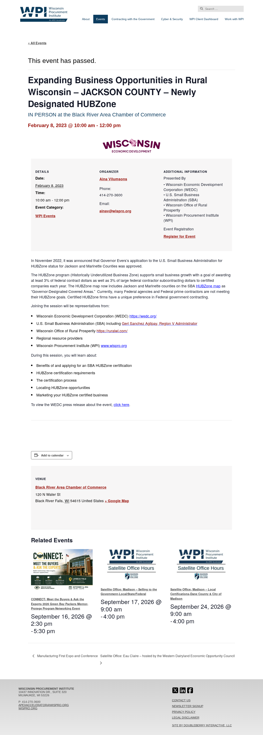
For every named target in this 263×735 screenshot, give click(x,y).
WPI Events (45, 215)
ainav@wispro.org (115, 210)
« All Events (37, 43)
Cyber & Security (172, 19)
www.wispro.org (114, 345)
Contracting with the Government (133, 19)
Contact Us (181, 700)
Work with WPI (234, 19)
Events (100, 19)
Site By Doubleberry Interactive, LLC (202, 725)
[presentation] (62, 571)
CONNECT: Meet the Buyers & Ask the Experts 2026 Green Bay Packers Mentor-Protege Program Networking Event (59, 603)
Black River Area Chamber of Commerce (70, 487)
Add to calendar (52, 455)
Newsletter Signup (187, 706)
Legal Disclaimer (185, 717)
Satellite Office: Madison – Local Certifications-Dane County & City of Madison (195, 594)
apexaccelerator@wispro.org (43, 705)
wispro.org (27, 708)
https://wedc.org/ (143, 316)
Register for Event (179, 236)
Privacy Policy (183, 711)
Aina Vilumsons (113, 178)
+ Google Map (117, 500)
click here (121, 404)
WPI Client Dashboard (203, 19)
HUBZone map (208, 285)
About (86, 19)
